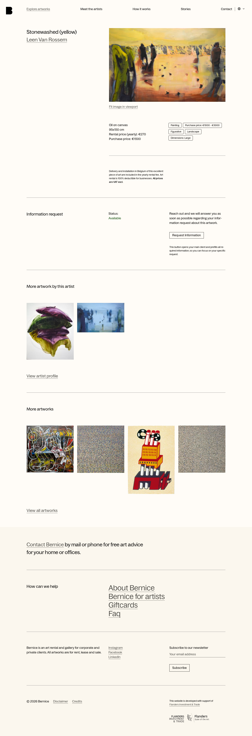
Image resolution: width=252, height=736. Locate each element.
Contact (226, 9)
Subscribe (179, 668)
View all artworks (42, 510)
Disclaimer (60, 701)
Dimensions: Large (181, 138)
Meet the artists (91, 9)
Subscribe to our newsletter (188, 647)
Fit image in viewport (123, 106)
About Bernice (132, 588)
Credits (77, 701)
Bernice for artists (137, 596)
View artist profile (42, 376)
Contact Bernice (45, 544)
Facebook (115, 652)
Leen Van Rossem (47, 39)
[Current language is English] (241, 9)
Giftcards (123, 605)
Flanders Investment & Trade (184, 704)
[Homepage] (9, 10)
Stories (186, 9)
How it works (142, 9)
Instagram (116, 647)
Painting (175, 125)
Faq (115, 614)
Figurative (176, 131)
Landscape (193, 131)
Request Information (186, 235)
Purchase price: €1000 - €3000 (202, 125)
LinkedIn (115, 657)
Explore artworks (38, 9)
